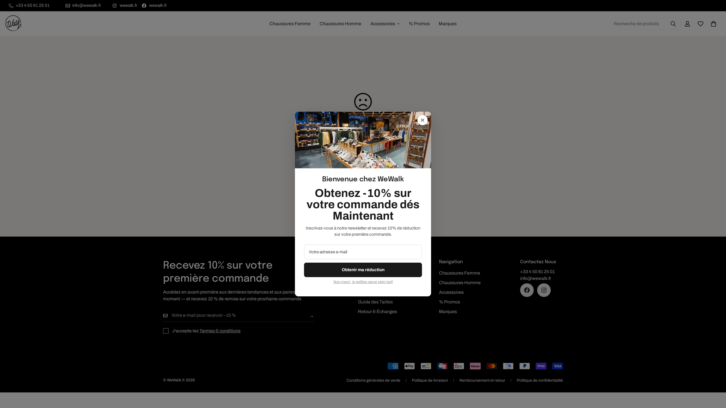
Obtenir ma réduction (363, 269)
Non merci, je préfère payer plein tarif (363, 282)
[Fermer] (422, 120)
